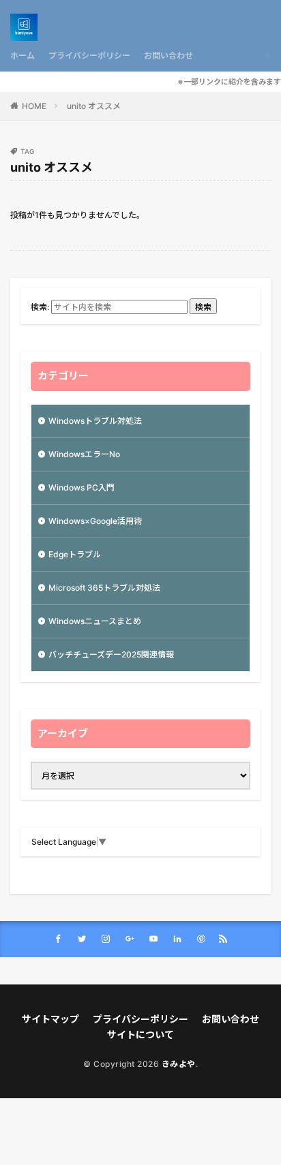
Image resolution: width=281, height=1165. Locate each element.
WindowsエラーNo (84, 454)
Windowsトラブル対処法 (95, 421)
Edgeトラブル (74, 554)
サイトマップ (50, 1019)
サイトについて (140, 1034)
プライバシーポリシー (89, 55)
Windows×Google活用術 (95, 521)
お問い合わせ (168, 55)
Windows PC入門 (81, 487)
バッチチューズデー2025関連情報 (111, 654)
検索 (203, 307)
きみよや (179, 1064)
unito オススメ (94, 106)
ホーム (22, 55)
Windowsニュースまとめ (94, 621)
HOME (34, 106)
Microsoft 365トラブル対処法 (104, 587)
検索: (40, 307)
